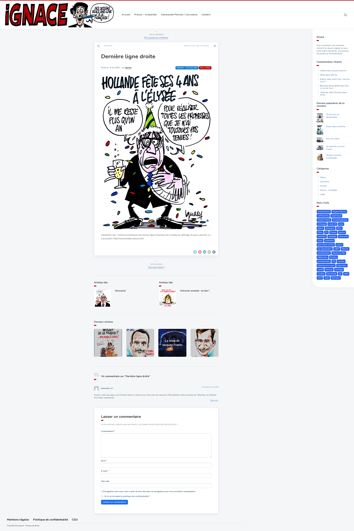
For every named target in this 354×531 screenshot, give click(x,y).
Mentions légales (18, 519)
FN (326, 232)
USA (320, 278)
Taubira (321, 273)
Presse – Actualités (146, 14)
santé (320, 269)
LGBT (336, 249)
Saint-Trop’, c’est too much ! (335, 80)
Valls (327, 278)
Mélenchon (322, 257)
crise (341, 224)
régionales (342, 265)
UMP (346, 273)
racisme (341, 261)
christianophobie (340, 220)
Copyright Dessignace (15, 526)
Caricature (324, 181)
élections (336, 278)
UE (340, 273)
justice (339, 244)
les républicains (325, 249)
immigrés (332, 236)
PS (334, 261)
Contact (206, 14)
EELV (339, 228)
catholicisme (323, 215)
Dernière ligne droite (128, 56)
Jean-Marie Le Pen (326, 244)
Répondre (214, 400)
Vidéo (322, 194)
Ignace (128, 67)
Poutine (333, 257)
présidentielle (324, 261)
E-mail (104, 471)
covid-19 (332, 224)
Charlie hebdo (324, 220)
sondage (339, 269)
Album (323, 177)
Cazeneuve (336, 215)
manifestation (324, 253)
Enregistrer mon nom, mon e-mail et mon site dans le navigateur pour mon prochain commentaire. (149, 491)
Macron (345, 249)
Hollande (205, 68)
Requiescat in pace (326, 265)
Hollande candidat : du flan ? (194, 290)
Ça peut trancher (339, 70)
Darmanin (330, 228)
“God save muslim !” (156, 267)
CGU (75, 519)
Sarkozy (329, 269)
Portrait (323, 186)
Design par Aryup (32, 526)
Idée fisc (334, 75)
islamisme (329, 240)
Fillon (320, 232)
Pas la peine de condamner (156, 37)
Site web (105, 481)
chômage (322, 224)
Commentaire (108, 431)
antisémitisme (324, 211)
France (333, 232)
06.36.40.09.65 (335, 53)
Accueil (126, 14)
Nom (104, 460)
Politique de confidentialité (50, 519)
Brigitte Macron (339, 211)
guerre (342, 232)
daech (320, 228)
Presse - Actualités (187, 68)
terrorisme (331, 273)
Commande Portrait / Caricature (179, 14)
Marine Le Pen (339, 253)
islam (320, 240)
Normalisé (120, 290)
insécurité (343, 236)
